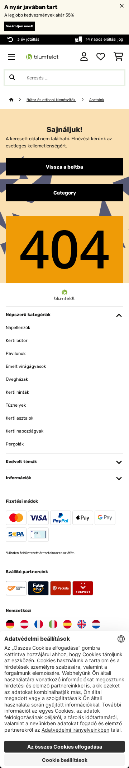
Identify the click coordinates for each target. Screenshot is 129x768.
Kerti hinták (17, 392)
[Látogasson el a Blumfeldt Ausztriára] (24, 624)
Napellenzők (18, 327)
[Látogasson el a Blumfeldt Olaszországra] (53, 624)
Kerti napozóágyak (24, 431)
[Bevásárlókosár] (118, 56)
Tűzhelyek (16, 405)
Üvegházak (17, 379)
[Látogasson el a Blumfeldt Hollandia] (96, 624)
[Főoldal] (18, 99)
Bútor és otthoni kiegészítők (51, 99)
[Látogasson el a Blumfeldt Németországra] (10, 624)
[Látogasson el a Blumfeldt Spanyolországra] (67, 624)
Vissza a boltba (64, 167)
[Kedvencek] (100, 56)
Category (64, 193)
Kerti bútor (17, 340)
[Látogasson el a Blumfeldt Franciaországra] (38, 624)
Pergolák (15, 444)
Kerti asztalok (19, 418)
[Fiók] (84, 57)
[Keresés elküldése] (12, 77)
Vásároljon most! (19, 26)
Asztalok (96, 99)
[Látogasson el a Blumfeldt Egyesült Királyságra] (81, 624)
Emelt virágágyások (26, 366)
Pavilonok (15, 353)
